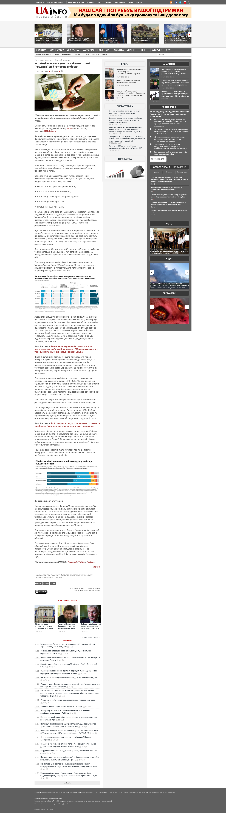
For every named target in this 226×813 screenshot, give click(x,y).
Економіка (73, 50)
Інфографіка (125, 159)
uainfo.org (59, 801)
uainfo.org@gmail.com (64, 804)
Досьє (108, 2)
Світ (108, 50)
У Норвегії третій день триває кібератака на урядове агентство (68, 700)
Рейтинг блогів (161, 792)
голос (53, 583)
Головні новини (46, 792)
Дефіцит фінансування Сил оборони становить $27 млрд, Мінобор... (80, 40)
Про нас (37, 804)
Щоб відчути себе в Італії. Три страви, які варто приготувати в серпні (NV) (125, 112)
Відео (139, 2)
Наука (90, 792)
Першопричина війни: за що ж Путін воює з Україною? (128, 81)
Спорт (168, 50)
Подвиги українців (99, 54)
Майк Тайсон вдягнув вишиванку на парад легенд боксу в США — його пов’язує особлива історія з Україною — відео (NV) (125, 129)
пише (69, 128)
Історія (96, 792)
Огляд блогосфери (56, 2)
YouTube (90, 562)
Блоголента (152, 792)
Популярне (179, 167)
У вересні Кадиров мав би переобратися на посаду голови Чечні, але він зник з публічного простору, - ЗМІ (68, 629)
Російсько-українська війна (47, 54)
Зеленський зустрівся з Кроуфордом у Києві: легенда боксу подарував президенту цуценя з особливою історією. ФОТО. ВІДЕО (165, 251)
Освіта (102, 792)
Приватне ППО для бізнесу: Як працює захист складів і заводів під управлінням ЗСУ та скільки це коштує (175, 95)
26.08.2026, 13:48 (115, 124)
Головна (40, 2)
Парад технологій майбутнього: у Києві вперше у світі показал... (144, 40)
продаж (46, 583)
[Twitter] (179, 2)
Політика (41, 50)
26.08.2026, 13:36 (115, 134)
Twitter (81, 562)
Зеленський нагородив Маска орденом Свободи (61, 706)
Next (190, 34)
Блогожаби (120, 2)
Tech (142, 50)
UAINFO (96, 567)
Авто (106, 792)
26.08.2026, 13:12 (115, 150)
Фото (130, 2)
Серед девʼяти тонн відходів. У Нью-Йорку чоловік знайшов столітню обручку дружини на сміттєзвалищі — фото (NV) (127, 139)
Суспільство (57, 50)
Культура (119, 50)
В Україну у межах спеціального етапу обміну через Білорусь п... (177, 40)
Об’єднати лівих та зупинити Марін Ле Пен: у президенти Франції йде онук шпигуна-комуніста (45, 628)
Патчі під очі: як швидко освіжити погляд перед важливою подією (69, 677)
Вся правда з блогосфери (44, 60)
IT (110, 792)
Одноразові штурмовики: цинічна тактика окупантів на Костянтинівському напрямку (130, 71)
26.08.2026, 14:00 (115, 115)
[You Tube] (184, 2)
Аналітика (169, 64)
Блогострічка (92, 2)
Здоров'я (157, 50)
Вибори (38, 583)
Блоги (124, 64)
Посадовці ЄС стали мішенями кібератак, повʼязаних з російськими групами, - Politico (174, 71)
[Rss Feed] (171, 2)
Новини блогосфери (62, 60)
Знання (130, 50)
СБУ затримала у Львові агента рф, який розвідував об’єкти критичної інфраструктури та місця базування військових (169, 179)
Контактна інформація (48, 804)
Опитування (169, 107)
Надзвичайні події (92, 50)
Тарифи (86, 54)
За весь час (182, 172)
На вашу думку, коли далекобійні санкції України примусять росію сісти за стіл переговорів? (169, 114)
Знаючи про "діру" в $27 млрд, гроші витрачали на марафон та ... (48, 40)
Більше (67, 783)
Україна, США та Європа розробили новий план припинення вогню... (109, 40)
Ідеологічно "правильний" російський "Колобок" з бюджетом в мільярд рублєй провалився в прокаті (131, 94)
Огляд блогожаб (76, 2)
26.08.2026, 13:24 (115, 143)
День (156, 172)
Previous (35, 34)
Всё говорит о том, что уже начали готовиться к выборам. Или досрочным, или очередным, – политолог (67, 424)
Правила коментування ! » (90, 638)
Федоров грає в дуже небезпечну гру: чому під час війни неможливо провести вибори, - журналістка (175, 82)
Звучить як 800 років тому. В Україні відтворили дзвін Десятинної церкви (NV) (125, 147)
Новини (67, 640)
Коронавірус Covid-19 (71, 54)
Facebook (72, 562)
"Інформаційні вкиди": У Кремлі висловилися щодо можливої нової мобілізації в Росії (91, 627)
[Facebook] (175, 2)
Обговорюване (161, 167)
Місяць (169, 172)
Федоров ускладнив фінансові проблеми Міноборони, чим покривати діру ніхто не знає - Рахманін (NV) (125, 120)
